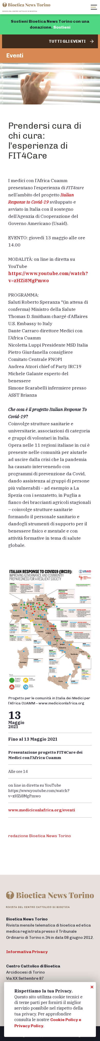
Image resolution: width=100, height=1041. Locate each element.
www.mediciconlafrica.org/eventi (42, 810)
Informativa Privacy (27, 951)
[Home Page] (27, 7)
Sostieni (62, 27)
